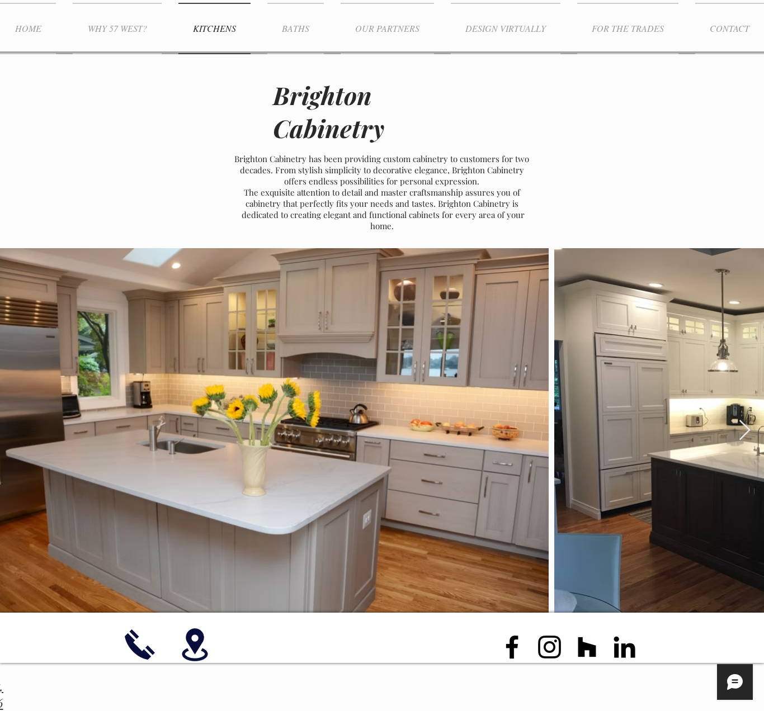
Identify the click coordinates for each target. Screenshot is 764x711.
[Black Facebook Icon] (512, 647)
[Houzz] (587, 647)
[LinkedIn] (624, 647)
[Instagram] (549, 647)
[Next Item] (744, 431)
